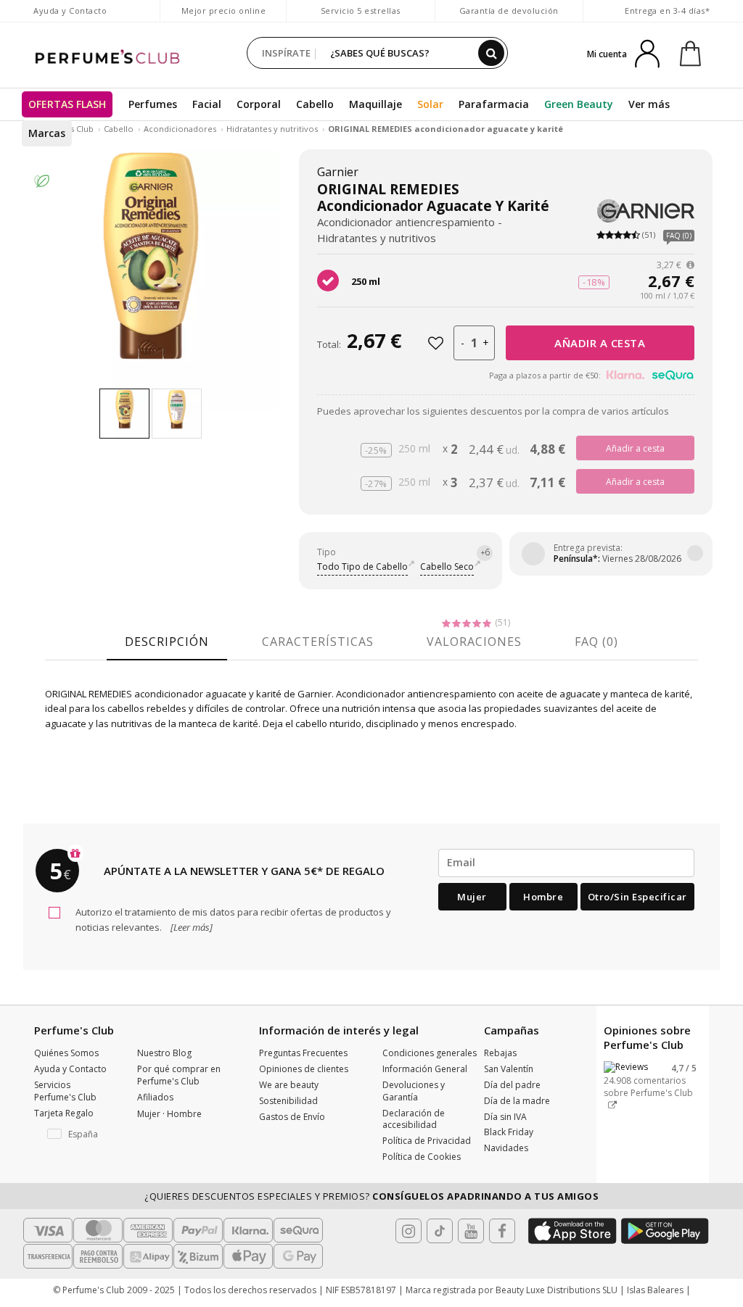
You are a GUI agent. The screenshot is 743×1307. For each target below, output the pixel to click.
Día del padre (512, 1085)
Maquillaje (375, 104)
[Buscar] (491, 53)
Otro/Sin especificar (637, 896)
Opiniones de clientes (303, 1069)
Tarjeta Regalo (64, 1113)
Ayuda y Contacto (70, 10)
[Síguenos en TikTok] (440, 1231)
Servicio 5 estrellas (361, 10)
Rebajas (500, 1053)
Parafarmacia (494, 104)
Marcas (46, 133)
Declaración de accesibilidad (413, 1119)
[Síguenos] (502, 1231)
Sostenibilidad (288, 1101)
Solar (430, 104)
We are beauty (289, 1085)
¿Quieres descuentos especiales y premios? (371, 1196)
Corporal (259, 104)
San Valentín (508, 1069)
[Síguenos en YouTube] (471, 1231)
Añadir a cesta (599, 343)
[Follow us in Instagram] (408, 1231)
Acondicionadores (180, 128)
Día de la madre (517, 1101)
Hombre (543, 896)
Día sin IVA (505, 1117)
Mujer (472, 896)
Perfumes (152, 104)
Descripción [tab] (167, 642)
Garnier (337, 172)
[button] (74, 1134)
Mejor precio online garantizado (223, 17)
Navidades (506, 1148)
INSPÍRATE (286, 52)
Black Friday (508, 1132)
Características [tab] (318, 642)
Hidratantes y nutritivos (272, 128)
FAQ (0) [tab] (596, 642)
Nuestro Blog (164, 1053)
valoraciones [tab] (474, 642)
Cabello (315, 104)
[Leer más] (190, 927)
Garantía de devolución (509, 10)
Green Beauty (578, 104)
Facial (206, 104)
